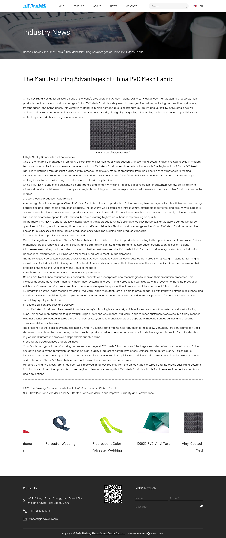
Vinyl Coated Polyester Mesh (183, 446)
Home (61, 6)
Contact (131, 6)
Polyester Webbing (43, 443)
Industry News (53, 52)
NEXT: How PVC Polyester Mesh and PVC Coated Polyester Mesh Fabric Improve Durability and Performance (88, 393)
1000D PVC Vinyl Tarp (136, 443)
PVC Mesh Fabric (98, 113)
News (113, 6)
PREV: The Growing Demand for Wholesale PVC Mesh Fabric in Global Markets (70, 388)
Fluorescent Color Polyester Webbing (90, 446)
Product (78, 6)
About (97, 6)
